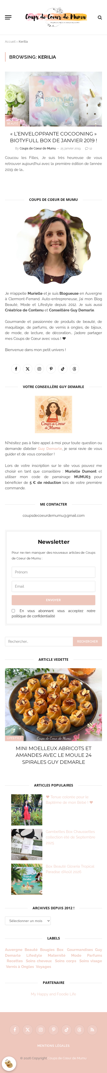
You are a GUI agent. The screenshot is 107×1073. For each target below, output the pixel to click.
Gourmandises (80, 949)
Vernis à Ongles (20, 966)
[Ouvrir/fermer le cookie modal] (9, 1064)
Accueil (10, 41)
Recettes (15, 961)
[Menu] (8, 17)
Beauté (12, 123)
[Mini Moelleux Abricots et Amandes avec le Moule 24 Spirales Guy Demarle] (53, 704)
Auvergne (13, 949)
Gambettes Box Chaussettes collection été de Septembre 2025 (70, 837)
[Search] (99, 17)
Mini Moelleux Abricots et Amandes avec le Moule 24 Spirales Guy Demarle (54, 755)
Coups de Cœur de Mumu (67, 1058)
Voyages (43, 966)
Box (61, 949)
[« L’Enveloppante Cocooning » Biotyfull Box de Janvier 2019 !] (53, 99)
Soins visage (90, 961)
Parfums (94, 955)
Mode (76, 955)
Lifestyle (14, 738)
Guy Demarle (50, 448)
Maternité (56, 955)
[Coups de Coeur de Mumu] (56, 17)
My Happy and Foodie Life (53, 994)
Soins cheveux (39, 961)
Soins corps (65, 961)
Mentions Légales (53, 1046)
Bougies (47, 949)
